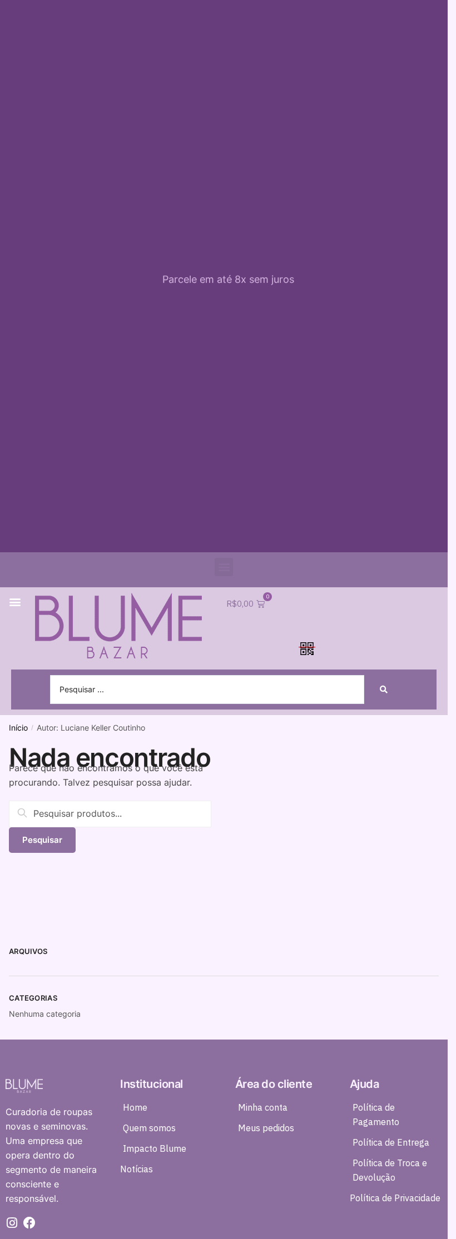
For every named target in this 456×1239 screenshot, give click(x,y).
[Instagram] (12, 1223)
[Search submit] (384, 689)
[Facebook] (29, 1223)
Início (18, 727)
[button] (224, 567)
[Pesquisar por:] (110, 813)
